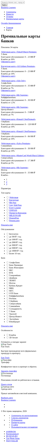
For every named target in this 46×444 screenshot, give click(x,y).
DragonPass (14, 218)
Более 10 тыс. (15, 253)
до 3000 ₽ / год (15, 245)
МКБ (11, 288)
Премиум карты (18, 422)
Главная (9, 27)
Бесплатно (13, 234)
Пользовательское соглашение (24, 427)
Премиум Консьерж (17, 213)
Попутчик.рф (12, 441)
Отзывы (9, 16)
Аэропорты (11, 12)
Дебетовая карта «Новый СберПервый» (18, 119)
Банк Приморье (16, 265)
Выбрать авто (7, 398)
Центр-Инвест (15, 316)
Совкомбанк (14, 306)
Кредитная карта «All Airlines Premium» (18, 66)
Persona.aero (14, 220)
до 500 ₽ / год (15, 237)
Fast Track (5, 358)
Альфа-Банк (14, 262)
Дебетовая (13, 197)
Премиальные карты (15, 19)
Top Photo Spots (13, 438)
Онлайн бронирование (11, 23)
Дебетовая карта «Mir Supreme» (14, 95)
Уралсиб (12, 314)
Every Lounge (15, 208)
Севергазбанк (15, 304)
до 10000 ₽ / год (16, 251)
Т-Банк (12, 311)
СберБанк (13, 301)
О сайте (14, 425)
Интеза (12, 283)
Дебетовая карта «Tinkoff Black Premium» (19, 52)
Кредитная (14, 200)
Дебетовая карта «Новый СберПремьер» (18, 131)
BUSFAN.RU (12, 436)
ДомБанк (13, 278)
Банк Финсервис (16, 268)
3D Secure (13, 338)
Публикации (16, 420)
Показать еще (7, 225)
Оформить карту (8, 62)
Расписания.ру (12, 434)
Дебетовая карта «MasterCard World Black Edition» (22, 155)
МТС (11, 291)
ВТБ (11, 273)
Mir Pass (12, 202)
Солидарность (15, 309)
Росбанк (12, 298)
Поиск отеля (6, 384)
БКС (11, 270)
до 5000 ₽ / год (15, 248)
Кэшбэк (12, 335)
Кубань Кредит (15, 286)
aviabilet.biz (11, 431)
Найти (4, 5)
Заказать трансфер (9, 371)
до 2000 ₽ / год (15, 242)
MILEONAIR (15, 215)
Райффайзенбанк (16, 296)
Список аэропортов (19, 418)
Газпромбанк (15, 275)
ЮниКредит (14, 322)
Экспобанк (14, 319)
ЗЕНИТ (12, 280)
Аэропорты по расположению (24, 415)
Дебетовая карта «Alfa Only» (13, 81)
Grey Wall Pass (15, 205)
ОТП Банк (13, 293)
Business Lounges (8, 7)
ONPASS (13, 210)
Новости (10, 14)
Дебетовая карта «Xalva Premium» (15, 143)
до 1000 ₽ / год (15, 239)
